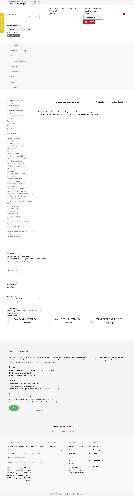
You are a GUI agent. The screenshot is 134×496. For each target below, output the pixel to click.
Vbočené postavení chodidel (18, 221)
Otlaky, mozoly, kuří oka (16, 196)
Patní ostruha (12, 214)
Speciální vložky (13, 138)
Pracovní (10, 123)
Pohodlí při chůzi (13, 236)
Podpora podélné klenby (16, 191)
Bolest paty (12, 211)
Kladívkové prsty (13, 206)
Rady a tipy (14, 77)
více (13, 408)
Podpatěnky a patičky (16, 146)
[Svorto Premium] (109, 321)
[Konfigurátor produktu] (25, 321)
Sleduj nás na (63, 427)
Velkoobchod (15, 56)
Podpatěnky (12, 148)
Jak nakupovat (74, 453)
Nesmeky (11, 176)
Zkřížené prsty (13, 209)
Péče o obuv (12, 169)
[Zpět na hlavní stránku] (8, 97)
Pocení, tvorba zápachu (16, 229)
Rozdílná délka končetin (16, 226)
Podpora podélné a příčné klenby (20, 194)
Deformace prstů (14, 199)
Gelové (10, 128)
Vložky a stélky (13, 106)
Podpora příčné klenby (16, 189)
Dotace (71, 464)
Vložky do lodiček (14, 131)
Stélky (9, 126)
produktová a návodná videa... (63, 431)
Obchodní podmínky (75, 450)
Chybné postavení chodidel (17, 219)
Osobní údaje (93, 457)
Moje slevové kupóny (96, 460)
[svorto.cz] (16, 16)
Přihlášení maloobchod (37, 1)
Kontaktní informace (76, 446)
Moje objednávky (95, 446)
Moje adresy (93, 453)
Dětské (10, 118)
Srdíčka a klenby (13, 153)
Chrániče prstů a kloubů (16, 166)
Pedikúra (10, 171)
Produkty (14, 45)
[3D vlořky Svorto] (67, 321)
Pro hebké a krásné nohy (17, 181)
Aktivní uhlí (11, 113)
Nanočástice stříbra (15, 116)
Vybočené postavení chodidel (18, 224)
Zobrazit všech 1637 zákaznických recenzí (23, 261)
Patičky (10, 151)
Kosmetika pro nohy (15, 179)
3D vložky (14, 66)
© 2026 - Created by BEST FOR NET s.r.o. (67, 494)
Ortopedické (12, 108)
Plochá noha (12, 186)
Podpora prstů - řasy (15, 163)
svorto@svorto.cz (20, 458)
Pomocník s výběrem (18, 61)
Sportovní (11, 121)
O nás (12, 82)
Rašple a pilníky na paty (16, 174)
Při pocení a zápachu (15, 111)
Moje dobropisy (94, 450)
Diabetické (11, 133)
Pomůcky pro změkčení (16, 158)
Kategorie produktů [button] (15, 101)
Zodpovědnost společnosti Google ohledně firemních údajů (77, 469)
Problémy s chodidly (18, 51)
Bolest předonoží (14, 216)
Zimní (9, 136)
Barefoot (11, 143)
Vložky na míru (16, 72)
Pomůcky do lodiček (15, 161)
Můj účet (92, 443)
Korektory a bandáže (15, 156)
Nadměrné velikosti (15, 141)
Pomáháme (72, 457)
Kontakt (13, 87)
